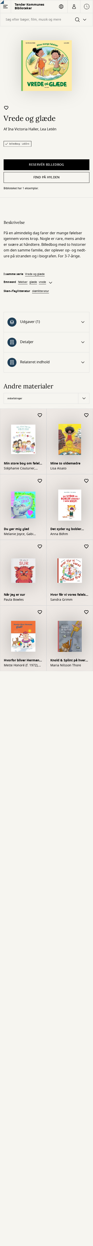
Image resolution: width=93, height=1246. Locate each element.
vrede (42, 282)
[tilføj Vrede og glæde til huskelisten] (6, 107)
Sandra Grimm (61, 600)
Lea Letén (48, 129)
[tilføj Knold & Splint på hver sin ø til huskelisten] (86, 612)
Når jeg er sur (14, 594)
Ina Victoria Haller (23, 129)
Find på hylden (46, 177)
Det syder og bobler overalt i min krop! (65, 529)
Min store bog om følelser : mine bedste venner (23, 464)
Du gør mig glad (16, 529)
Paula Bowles (14, 600)
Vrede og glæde (35, 274)
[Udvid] (50, 282)
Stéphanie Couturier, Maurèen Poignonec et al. (23, 468)
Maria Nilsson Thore (65, 665)
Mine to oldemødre (65, 463)
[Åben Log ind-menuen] (74, 6)
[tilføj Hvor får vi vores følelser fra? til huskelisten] (86, 547)
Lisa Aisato (58, 468)
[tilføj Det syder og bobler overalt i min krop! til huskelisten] (86, 481)
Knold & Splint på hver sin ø (67, 661)
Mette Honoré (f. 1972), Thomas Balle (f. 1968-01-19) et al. (23, 665)
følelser (23, 282)
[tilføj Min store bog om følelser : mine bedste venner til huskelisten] (40, 415)
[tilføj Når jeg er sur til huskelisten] (40, 547)
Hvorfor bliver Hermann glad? (22, 661)
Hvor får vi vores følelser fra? (69, 595)
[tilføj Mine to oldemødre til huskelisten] (86, 415)
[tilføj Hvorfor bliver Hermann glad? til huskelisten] (40, 612)
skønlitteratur (40, 291)
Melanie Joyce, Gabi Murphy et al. (18, 534)
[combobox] (46, 19)
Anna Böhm (59, 534)
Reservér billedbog (46, 164)
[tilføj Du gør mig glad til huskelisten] (40, 481)
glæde (33, 282)
